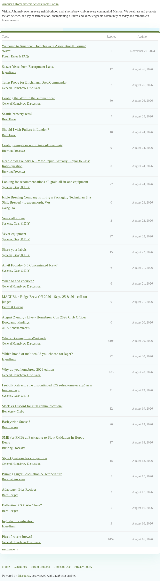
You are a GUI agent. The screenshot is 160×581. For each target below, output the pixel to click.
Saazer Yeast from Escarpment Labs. (28, 67)
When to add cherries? (18, 281)
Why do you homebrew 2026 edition (28, 369)
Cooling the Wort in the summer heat (28, 98)
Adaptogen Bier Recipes (19, 489)
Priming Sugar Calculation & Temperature (32, 474)
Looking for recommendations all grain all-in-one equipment (45, 182)
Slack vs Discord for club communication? (32, 406)
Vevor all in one (13, 218)
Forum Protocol (40, 566)
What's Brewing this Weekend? (24, 338)
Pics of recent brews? (17, 537)
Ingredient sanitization (18, 521)
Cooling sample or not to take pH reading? (32, 145)
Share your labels (14, 249)
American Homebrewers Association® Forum (30, 4)
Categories (20, 566)
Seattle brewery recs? (17, 114)
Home (6, 566)
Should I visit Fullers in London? (25, 129)
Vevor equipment (14, 234)
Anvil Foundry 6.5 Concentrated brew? (30, 265)
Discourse (24, 575)
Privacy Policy (83, 566)
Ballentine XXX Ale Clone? (22, 505)
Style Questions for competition (24, 458)
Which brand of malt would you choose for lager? (37, 354)
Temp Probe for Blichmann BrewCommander (34, 82)
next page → (10, 549)
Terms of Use (62, 566)
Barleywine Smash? (16, 422)
